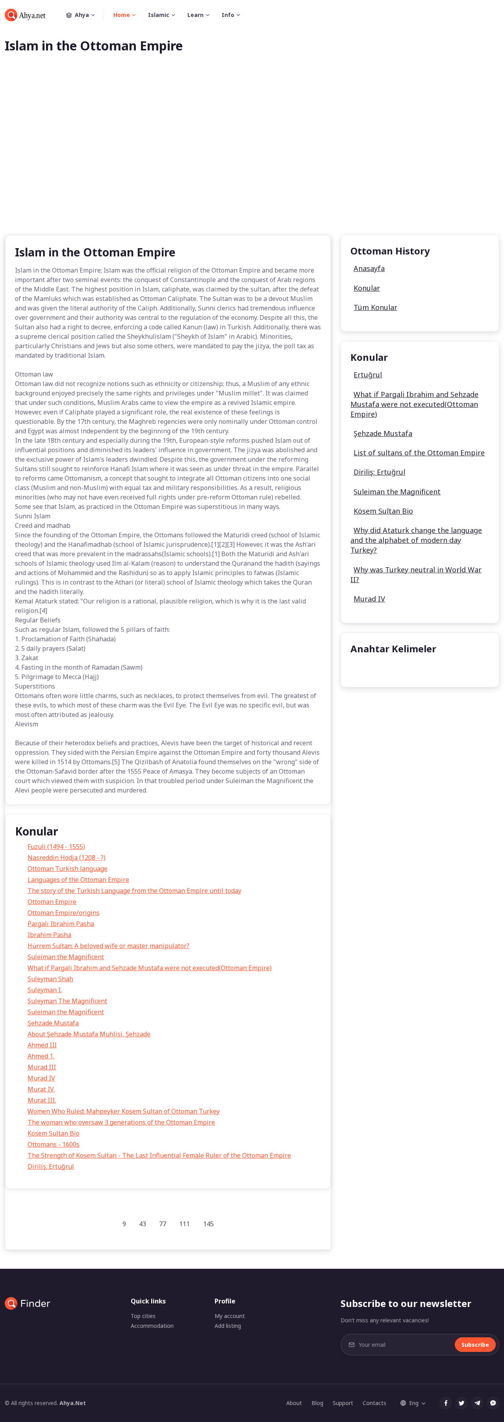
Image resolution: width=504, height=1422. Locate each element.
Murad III (42, 1067)
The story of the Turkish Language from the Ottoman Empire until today (134, 890)
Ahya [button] (82, 15)
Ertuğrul (368, 374)
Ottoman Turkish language (67, 868)
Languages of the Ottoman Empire (78, 879)
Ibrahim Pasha (49, 934)
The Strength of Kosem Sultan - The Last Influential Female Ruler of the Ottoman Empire (159, 1155)
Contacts (374, 1403)
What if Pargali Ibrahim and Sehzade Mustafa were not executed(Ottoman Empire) (150, 967)
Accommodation (152, 1325)
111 (184, 1224)
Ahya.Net (72, 1403)
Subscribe (475, 1344)
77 (162, 1224)
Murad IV (41, 1078)
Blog (317, 1403)
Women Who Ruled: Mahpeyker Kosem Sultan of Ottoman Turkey (124, 1111)
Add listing (228, 1325)
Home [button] (121, 15)
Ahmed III (42, 1045)
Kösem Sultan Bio (54, 1133)
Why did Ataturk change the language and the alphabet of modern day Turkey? (416, 540)
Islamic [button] (158, 15)
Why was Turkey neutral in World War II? (416, 574)
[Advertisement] (252, 157)
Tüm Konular (375, 307)
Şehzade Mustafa (53, 1023)
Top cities (143, 1316)
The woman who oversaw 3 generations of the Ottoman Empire (121, 1122)
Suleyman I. (45, 990)
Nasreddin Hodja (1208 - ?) (67, 857)
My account (230, 1316)
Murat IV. (41, 1089)
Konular (367, 288)
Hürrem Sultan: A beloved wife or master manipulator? (108, 945)
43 (142, 1224)
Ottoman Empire (52, 901)
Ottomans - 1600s (54, 1144)
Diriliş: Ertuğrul (51, 1166)
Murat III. (42, 1100)
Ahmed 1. (41, 1056)
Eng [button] (414, 1403)
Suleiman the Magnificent (66, 956)
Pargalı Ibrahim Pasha (61, 923)
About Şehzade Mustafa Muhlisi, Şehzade (89, 1034)
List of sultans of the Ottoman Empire (419, 452)
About (294, 1403)
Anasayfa (369, 268)
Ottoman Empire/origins (64, 912)
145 (208, 1224)
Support (343, 1403)
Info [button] (228, 15)
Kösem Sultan (376, 668)
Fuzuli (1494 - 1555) (56, 846)
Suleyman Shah (50, 979)
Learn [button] (195, 15)
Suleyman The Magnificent (67, 1001)
